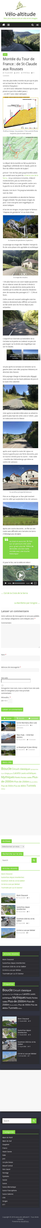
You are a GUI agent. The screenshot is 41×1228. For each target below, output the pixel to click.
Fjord (2, 773)
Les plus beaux (7, 1162)
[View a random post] (37, 24)
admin (18, 73)
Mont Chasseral (6, 874)
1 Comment (32, 739)
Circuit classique (21, 768)
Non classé (6, 1169)
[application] (20, 575)
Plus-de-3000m (34, 782)
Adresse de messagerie (11, 667)
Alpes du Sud (6, 1141)
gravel (11, 773)
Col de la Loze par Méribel (10, 884)
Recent (21, 718)
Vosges (5, 1201)
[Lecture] (6, 583)
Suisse (4, 1183)
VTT (3, 1205)
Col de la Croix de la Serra (14, 593)
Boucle (6, 768)
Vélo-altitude (20, 14)
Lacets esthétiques (28, 773)
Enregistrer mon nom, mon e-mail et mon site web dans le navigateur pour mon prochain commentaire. (20, 690)
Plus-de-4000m (20, 786)
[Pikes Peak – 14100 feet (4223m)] (9, 733)
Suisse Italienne (7, 1194)
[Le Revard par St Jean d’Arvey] (9, 746)
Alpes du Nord (7, 1137)
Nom (3, 655)
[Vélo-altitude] (20, 2)
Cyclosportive (34, 769)
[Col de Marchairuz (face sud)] (9, 721)
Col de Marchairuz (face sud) (27, 723)
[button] (20, 575)
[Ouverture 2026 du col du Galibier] (8, 918)
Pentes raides (26, 777)
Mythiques (7, 777)
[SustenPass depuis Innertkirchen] (8, 906)
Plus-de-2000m (17, 1001)
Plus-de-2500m (21, 781)
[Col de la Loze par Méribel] (8, 929)
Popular (9, 718)
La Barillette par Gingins (27, 603)
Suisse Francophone (9, 1190)
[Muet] (32, 583)
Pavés (17, 777)
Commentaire (6, 623)
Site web (4, 678)
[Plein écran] (35, 583)
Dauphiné (5, 1144)
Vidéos (3, 789)
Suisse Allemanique (9, 1187)
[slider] (19, 583)
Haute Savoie (7, 1152)
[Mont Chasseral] (8, 894)
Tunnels (31, 785)
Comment (34, 718)
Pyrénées (5, 1176)
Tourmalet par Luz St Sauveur (11, 888)
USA (3, 1197)
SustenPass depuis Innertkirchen (12, 877)
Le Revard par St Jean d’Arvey (27, 747)
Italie (4, 1155)
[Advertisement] (20, 814)
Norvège (5, 1173)
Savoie (4, 1180)
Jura (5, 54)
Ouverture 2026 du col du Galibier (13, 881)
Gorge (7, 773)
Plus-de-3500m (7, 786)
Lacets (16, 773)
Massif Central (7, 1166)
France (4, 1148)
